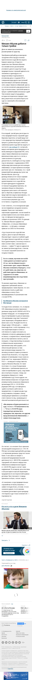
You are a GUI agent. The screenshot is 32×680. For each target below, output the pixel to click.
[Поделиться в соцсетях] (29, 40)
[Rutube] (16, 642)
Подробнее (10, 668)
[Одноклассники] (13, 642)
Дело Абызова (5, 565)
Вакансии (4, 638)
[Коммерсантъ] (3, 22)
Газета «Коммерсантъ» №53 (9, 560)
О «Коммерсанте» (6, 631)
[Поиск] (26, 22)
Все (12, 603)
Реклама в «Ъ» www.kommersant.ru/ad (16, 10)
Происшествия (5, 35)
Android (18, 631)
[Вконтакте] (6, 642)
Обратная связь (20, 633)
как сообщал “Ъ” (14, 147)
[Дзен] (9, 642)
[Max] (19, 642)
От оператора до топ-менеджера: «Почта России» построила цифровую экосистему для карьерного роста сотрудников (10, 613)
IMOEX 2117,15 (22, 26)
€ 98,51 (11, 26)
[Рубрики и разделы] (28, 22)
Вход (22, 22)
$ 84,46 (6, 26)
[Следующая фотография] (30, 520)
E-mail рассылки (20, 636)
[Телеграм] (3, 642)
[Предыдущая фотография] (1, 520)
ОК (28, 31)
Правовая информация (22, 634)
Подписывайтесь (9, 553)
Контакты (4, 634)
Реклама (4, 636)
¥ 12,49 (16, 26)
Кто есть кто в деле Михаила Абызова (14, 507)
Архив (3, 633)
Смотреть (5, 540)
